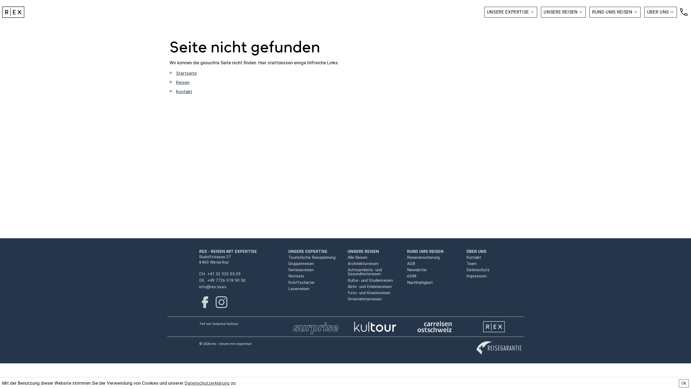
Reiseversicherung (423, 257)
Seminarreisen (301, 269)
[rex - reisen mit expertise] (494, 326)
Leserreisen (298, 288)
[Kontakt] (684, 12)
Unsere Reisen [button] (560, 12)
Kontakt (184, 91)
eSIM (411, 276)
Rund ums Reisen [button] (612, 12)
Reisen (182, 82)
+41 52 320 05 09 (224, 273)
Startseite (186, 73)
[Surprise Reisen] (316, 327)
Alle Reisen (357, 257)
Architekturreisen (363, 263)
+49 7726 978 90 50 (226, 280)
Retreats (296, 276)
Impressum (476, 276)
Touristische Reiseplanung (312, 257)
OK (683, 383)
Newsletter (417, 269)
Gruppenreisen (301, 263)
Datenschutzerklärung (207, 383)
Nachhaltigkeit (420, 282)
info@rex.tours (212, 286)
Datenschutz (478, 269)
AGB (411, 263)
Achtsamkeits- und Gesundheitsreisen (365, 271)
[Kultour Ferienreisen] (375, 326)
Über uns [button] (658, 12)
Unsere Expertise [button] (508, 12)
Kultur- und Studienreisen (370, 280)
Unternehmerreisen (365, 299)
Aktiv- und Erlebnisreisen (370, 286)
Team (471, 263)
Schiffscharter (301, 282)
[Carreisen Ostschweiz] (435, 326)
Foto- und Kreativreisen (369, 292)
